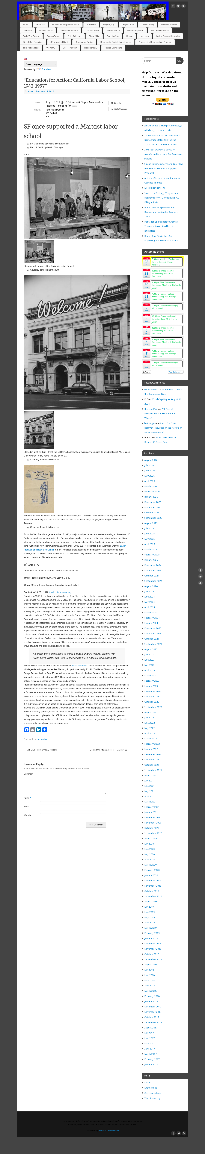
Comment (28, 775)
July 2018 (149, 969)
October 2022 (151, 701)
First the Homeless (160, 30)
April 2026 (149, 480)
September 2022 (153, 706)
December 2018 (152, 943)
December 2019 (152, 880)
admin (30, 91)
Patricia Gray (113, 36)
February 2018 (152, 996)
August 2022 (151, 712)
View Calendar (175, 372)
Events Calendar (169, 24)
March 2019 (150, 927)
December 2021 (152, 754)
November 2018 (152, 948)
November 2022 (152, 696)
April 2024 (149, 607)
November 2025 (152, 507)
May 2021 (149, 791)
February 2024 (152, 617)
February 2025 (152, 554)
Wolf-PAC (50, 48)
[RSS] (183, 6)
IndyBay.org (109, 24)
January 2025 (151, 559)
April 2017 (149, 1048)
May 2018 (149, 980)
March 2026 (150, 486)
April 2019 (149, 922)
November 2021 (152, 759)
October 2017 (151, 1017)
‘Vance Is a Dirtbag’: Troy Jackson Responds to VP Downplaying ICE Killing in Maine (161, 198)
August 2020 (151, 838)
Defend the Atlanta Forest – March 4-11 (109, 750)
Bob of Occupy (74, 36)
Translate (46, 69)
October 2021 (151, 764)
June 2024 (149, 596)
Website (27, 815)
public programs (79, 665)
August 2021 (151, 775)
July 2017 (149, 1032)
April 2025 (149, 544)
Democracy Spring (84, 42)
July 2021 (149, 780)
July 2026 (149, 465)
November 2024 (152, 570)
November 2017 (152, 1011)
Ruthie (129, 36)
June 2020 (149, 848)
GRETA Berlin (151, 389)
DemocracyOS (113, 30)
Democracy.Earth (135, 30)
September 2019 (153, 896)
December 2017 (152, 1006)
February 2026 (152, 491)
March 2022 (150, 738)
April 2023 (149, 670)
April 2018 (149, 985)
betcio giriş (150, 423)
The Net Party (92, 30)
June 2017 (149, 1038)
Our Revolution (70, 48)
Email (27, 806)
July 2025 (149, 528)
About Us (40, 24)
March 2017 (150, 1053)
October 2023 (151, 638)
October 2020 (151, 827)
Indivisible (91, 24)
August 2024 (151, 586)
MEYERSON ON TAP (155, 187)
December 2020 (152, 817)
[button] (119, 109)
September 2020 (153, 833)
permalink (42, 739)
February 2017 (152, 1059)
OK (178, 60)
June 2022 (149, 722)
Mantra (102, 1131)
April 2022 (149, 733)
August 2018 (151, 964)
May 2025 (149, 538)
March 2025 (150, 549)
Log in (147, 1082)
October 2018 (151, 953)
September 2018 (153, 959)
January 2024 (151, 622)
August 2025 (151, 523)
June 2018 (149, 975)
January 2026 (151, 496)
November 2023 (152, 633)
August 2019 (151, 901)
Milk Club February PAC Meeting (41, 750)
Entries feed (150, 1087)
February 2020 (152, 869)
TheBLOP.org (147, 24)
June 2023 (149, 659)
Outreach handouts (69, 30)
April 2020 (149, 859)
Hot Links (144, 36)
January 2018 (151, 1001)
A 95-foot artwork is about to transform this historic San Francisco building (163, 154)
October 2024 (151, 575)
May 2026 (149, 475)
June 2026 (149, 470)
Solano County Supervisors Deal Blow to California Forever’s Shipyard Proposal (163, 168)
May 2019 (149, 917)
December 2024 (152, 565)
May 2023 (149, 664)
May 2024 (149, 601)
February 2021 (152, 806)
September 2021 (153, 770)
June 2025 (149, 533)
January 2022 (151, 749)
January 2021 (151, 812)
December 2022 (152, 691)
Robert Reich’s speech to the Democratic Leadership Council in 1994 (161, 212)
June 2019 (149, 911)
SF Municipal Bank (59, 42)
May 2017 (149, 1043)
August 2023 (151, 649)
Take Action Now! (31, 48)
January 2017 (151, 1064)
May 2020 (149, 854)
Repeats (74, 106)
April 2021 (149, 796)
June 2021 (149, 785)
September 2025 (153, 517)
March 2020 (150, 864)
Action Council (46, 30)
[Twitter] (178, 6)
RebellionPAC (90, 48)
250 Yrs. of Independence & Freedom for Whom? (159, 413)
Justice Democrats (113, 48)
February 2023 (152, 680)
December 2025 (152, 501)
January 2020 (151, 875)
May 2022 (149, 727)
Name (27, 798)
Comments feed (152, 1092)
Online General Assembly (168, 36)
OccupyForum (53, 36)
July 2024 (149, 591)
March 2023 (150, 675)
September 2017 (153, 1022)
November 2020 (152, 822)
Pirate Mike (94, 36)
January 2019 (151, 938)
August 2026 (151, 459)
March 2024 (150, 612)
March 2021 (150, 801)
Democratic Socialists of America (115, 42)
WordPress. (113, 1131)
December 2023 (152, 628)
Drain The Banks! (31, 36)
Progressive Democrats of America (155, 42)
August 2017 (151, 1027)
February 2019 (152, 932)
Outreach (27, 30)
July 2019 (149, 906)
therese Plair (151, 408)
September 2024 (153, 580)
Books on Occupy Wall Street (65, 24)
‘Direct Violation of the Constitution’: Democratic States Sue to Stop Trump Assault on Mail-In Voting (162, 140)
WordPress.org (152, 1098)
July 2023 (149, 654)
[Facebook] (173, 6)
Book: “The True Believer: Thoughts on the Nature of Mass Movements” (163, 428)
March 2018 (150, 990)
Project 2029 (128, 24)
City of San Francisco (33, 42)
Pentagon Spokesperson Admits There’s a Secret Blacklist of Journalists (161, 226)
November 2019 (152, 885)
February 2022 (152, 743)
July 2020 (149, 843)
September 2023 (153, 643)
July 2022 (149, 717)
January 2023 (151, 685)
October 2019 (151, 890)
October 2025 (151, 512)
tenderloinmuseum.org (60, 592)
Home (26, 24)
